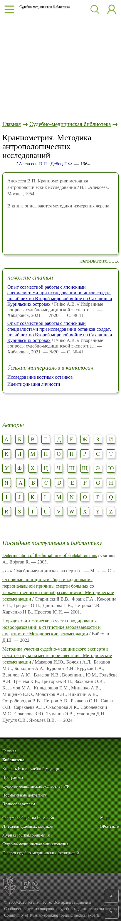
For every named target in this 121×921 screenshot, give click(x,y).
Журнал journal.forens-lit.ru (26, 835)
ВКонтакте (109, 826)
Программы (12, 777)
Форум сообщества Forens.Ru (28, 817)
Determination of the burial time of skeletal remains (49, 555)
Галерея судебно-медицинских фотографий (40, 853)
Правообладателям (18, 804)
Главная (11, 123)
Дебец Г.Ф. (62, 163)
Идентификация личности (33, 384)
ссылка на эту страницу (99, 260)
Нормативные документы (24, 795)
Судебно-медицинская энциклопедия (35, 844)
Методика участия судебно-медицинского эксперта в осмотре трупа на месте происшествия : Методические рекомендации (57, 655)
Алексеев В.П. (33, 163)
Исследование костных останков (40, 377)
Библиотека (13, 760)
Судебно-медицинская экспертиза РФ (35, 786)
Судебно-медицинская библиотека (70, 123)
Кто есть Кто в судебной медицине (32, 769)
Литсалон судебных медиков (27, 826)
